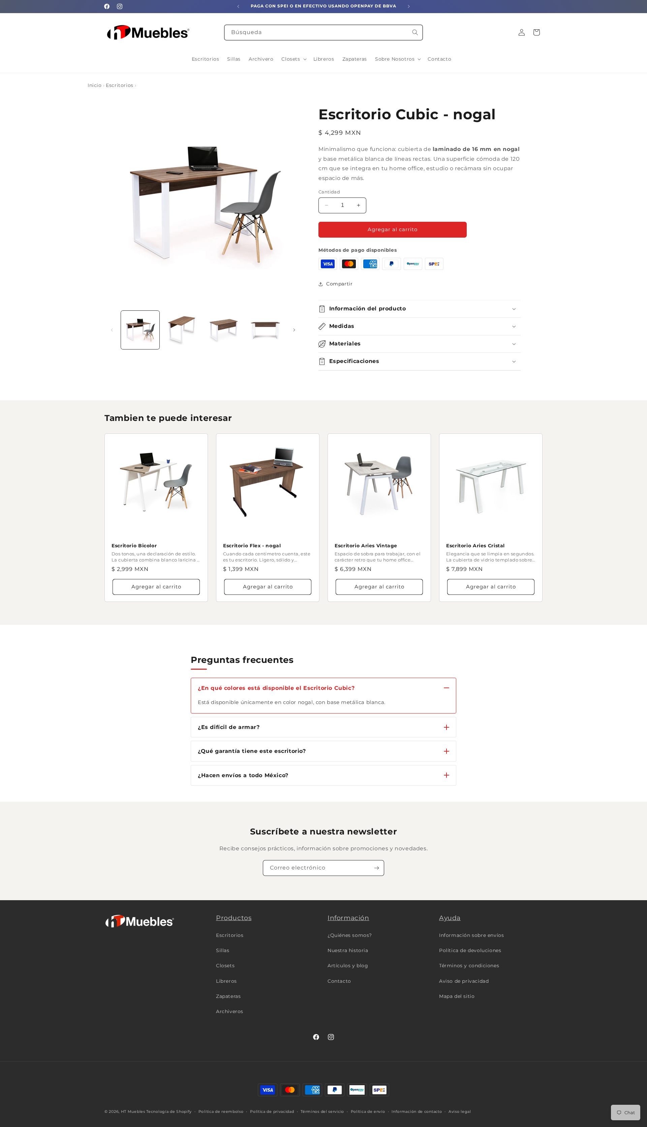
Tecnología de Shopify (169, 1111)
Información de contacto (417, 1111)
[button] (293, 59)
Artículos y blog (348, 966)
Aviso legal (460, 1111)
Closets (225, 966)
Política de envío (368, 1111)
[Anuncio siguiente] (408, 6)
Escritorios (119, 85)
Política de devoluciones (470, 951)
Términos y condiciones (469, 966)
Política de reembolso (221, 1111)
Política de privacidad (272, 1111)
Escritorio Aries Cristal (475, 545)
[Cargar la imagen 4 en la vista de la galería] (265, 330)
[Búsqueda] (415, 32)
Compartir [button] (339, 284)
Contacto (339, 981)
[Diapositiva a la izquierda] (111, 330)
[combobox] (323, 32)
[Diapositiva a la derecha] (294, 330)
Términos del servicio (322, 1111)
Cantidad (329, 191)
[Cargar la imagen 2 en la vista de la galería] (182, 330)
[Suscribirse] (376, 868)
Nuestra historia (348, 951)
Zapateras (228, 996)
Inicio (95, 85)
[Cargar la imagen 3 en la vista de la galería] (224, 330)
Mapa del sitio (456, 996)
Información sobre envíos (471, 935)
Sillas (222, 951)
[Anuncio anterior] (238, 6)
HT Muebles (133, 1111)
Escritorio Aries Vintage (366, 545)
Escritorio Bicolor (134, 545)
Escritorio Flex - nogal (252, 545)
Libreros (226, 981)
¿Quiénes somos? (350, 935)
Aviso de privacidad (464, 981)
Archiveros (229, 1011)
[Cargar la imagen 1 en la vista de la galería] (140, 330)
